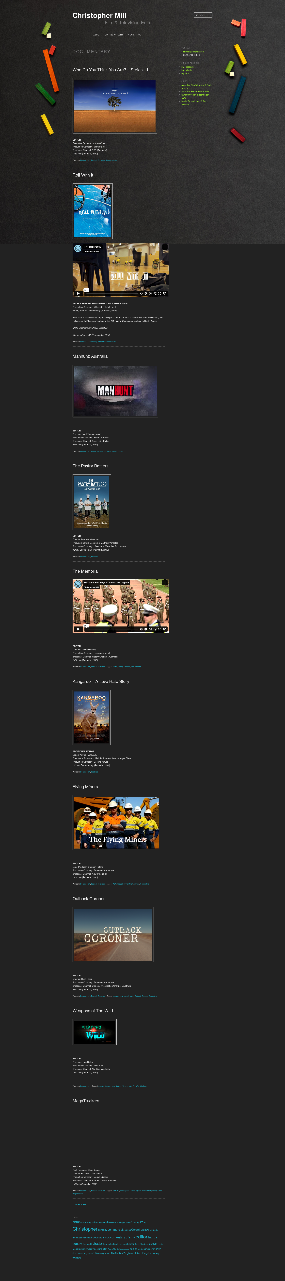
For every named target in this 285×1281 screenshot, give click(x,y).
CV (139, 34)
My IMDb (185, 73)
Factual (94, 160)
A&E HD (116, 1190)
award (103, 1222)
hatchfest (123, 1244)
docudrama (99, 1237)
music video (92, 1248)
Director (83, 341)
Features (101, 341)
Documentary (85, 160)
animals (101, 1086)
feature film (88, 1244)
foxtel (115, 667)
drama (130, 1237)
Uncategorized (111, 160)
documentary (118, 996)
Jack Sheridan (141, 1244)
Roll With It (83, 175)
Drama (93, 451)
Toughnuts (128, 1253)
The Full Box (117, 1253)
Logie (160, 1244)
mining (136, 884)
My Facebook (187, 66)
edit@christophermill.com (192, 51)
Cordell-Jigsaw (135, 1190)
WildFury (143, 1086)
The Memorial (86, 571)
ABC (114, 884)
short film (94, 1253)
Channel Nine (123, 1222)
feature (77, 1243)
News (131, 34)
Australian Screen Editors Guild (195, 91)
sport (107, 1253)
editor (154, 1190)
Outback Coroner (89, 898)
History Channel (124, 667)
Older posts (79, 1204)
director (88, 1237)
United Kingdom (143, 1253)
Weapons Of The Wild (131, 1086)
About (97, 34)
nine (100, 1248)
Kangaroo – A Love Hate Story (101, 681)
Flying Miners (85, 786)
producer (125, 1249)
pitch (105, 1248)
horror (130, 1244)
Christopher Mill (100, 15)
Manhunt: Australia (90, 356)
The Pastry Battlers (91, 465)
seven (152, 1248)
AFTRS (77, 1222)
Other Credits (111, 341)
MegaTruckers (86, 1100)
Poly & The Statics (115, 1249)
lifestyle (153, 1244)
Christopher (124, 1190)
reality (133, 1248)
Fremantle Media (111, 1244)
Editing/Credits (114, 34)
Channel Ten (138, 1222)
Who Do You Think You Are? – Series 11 (110, 69)
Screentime (144, 884)
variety (156, 1253)
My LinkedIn (186, 69)
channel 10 (112, 1222)
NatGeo (119, 1086)
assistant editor (89, 1222)
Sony (102, 1253)
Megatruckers (78, 1193)
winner (77, 1257)
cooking (127, 1229)
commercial (115, 1229)
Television (101, 160)
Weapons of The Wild (93, 1010)
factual (120, 884)
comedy (102, 1229)
